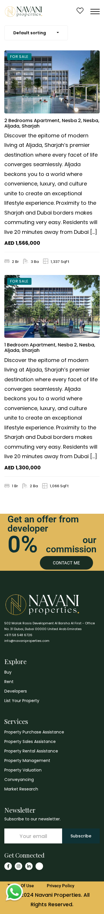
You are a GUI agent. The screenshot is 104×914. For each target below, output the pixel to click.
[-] (23, 11)
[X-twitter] (39, 866)
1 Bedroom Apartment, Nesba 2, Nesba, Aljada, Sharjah (49, 348)
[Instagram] (18, 866)
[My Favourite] (80, 11)
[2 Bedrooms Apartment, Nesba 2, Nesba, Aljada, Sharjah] (52, 81)
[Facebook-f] (8, 866)
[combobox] (36, 32)
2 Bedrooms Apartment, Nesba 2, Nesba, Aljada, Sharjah (51, 123)
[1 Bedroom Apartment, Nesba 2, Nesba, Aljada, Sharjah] (52, 306)
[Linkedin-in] (29, 866)
